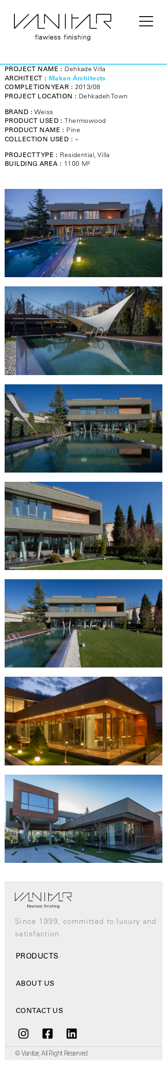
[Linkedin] (72, 1033)
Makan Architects (77, 78)
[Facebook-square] (47, 1033)
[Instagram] (23, 1033)
